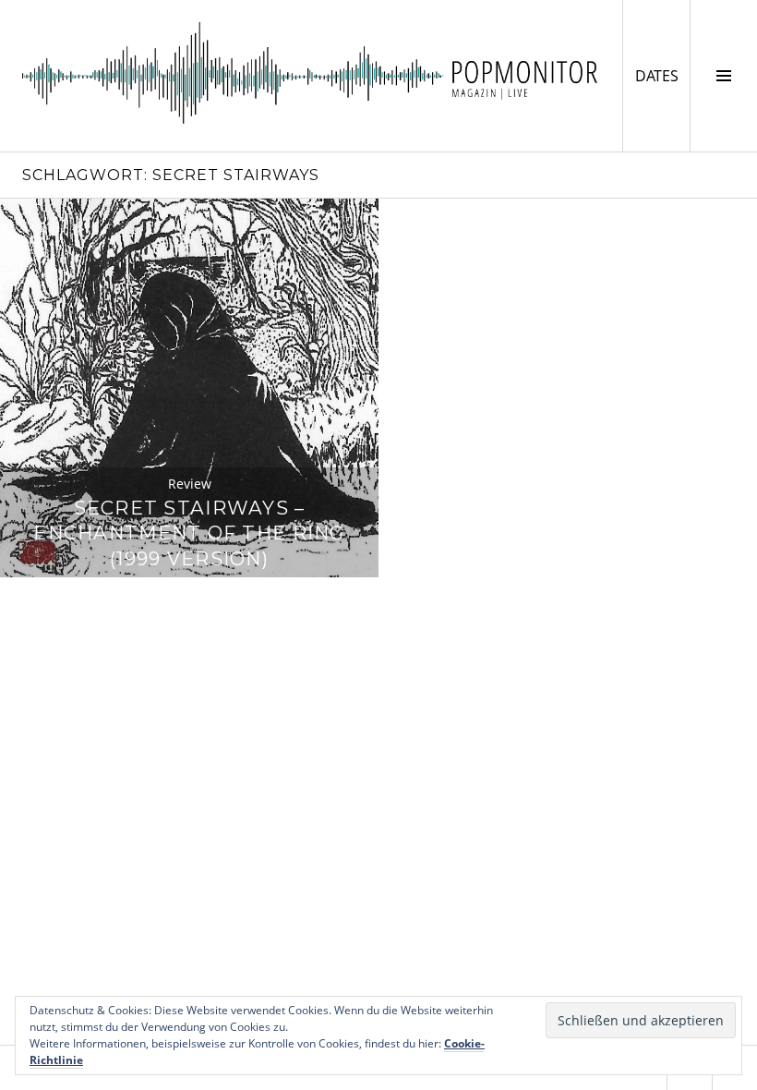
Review (189, 483)
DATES (662, 75)
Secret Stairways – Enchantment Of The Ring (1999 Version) (188, 533)
